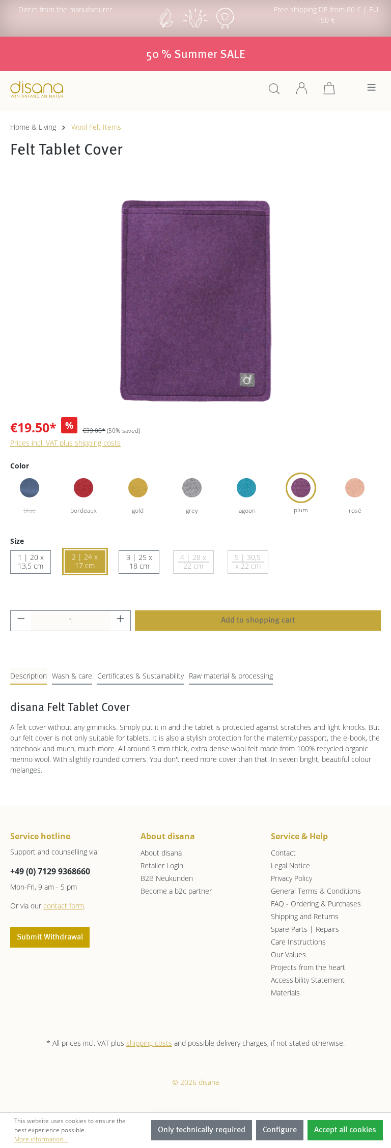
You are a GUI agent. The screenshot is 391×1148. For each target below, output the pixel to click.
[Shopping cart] (329, 91)
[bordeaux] (83, 488)
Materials (285, 992)
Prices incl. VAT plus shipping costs (65, 443)
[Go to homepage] (37, 89)
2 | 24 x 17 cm (85, 561)
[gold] (138, 488)
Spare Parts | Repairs (305, 929)
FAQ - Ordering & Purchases (316, 903)
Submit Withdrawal (50, 937)
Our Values (288, 954)
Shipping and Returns (305, 916)
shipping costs (149, 1043)
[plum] (301, 488)
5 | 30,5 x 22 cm (248, 561)
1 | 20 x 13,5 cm (31, 561)
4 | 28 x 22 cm (193, 561)
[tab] (28, 676)
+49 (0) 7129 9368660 (50, 871)
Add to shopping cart (258, 620)
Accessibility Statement (308, 980)
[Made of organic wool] (225, 27)
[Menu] (371, 90)
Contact (283, 853)
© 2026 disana (195, 1082)
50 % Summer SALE (195, 55)
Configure (280, 1130)
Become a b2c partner (176, 891)
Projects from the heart (308, 967)
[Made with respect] (195, 27)
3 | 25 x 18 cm (139, 561)
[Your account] (302, 91)
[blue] (29, 488)
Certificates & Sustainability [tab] (140, 676)
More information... (41, 1139)
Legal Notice (290, 865)
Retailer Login (162, 865)
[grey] (192, 488)
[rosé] (355, 488)
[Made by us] (166, 27)
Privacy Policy (291, 878)
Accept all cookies (345, 1130)
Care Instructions (298, 942)
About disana (161, 853)
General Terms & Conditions (316, 891)
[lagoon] (246, 488)
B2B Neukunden (167, 878)
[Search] (274, 91)
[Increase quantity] (120, 620)
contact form (63, 905)
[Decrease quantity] (21, 620)
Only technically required (201, 1130)
